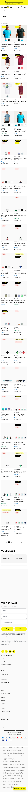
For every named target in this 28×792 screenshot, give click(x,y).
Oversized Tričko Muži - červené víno (20, 102)
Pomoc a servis (4, 674)
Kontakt (3, 703)
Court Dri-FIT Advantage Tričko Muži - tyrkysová (20, 130)
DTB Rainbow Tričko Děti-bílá (7, 471)
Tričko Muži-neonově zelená (19, 358)
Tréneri (2, 687)
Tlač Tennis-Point (4, 719)
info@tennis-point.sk (20, 634)
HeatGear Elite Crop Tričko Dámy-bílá (6, 528)
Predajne (3, 708)
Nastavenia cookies (5, 667)
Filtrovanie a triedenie (19, 788)
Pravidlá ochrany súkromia (9, 730)
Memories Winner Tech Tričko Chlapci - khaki (7, 301)
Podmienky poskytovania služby (14, 732)
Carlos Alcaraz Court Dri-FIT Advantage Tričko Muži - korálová (7, 188)
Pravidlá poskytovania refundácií (14, 734)
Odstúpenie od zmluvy (6, 658)
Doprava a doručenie (5, 711)
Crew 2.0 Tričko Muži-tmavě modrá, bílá (19, 415)
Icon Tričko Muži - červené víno (5, 244)
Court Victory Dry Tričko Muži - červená (7, 272)
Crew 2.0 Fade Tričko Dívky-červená (19, 528)
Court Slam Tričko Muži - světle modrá (7, 45)
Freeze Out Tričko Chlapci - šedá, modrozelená (5, 330)
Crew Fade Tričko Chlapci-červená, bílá (19, 443)
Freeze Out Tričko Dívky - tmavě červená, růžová (20, 73)
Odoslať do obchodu (5, 693)
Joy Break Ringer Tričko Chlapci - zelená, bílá (20, 471)
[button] (2, 7)
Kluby (2, 690)
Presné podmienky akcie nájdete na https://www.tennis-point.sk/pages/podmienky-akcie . (13, 788)
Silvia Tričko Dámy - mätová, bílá (6, 386)
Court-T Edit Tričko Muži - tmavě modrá (20, 187)
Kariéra (2, 685)
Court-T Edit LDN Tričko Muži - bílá (7, 216)
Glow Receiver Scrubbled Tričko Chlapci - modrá (20, 159)
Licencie (3, 661)
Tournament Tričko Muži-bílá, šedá (20, 386)
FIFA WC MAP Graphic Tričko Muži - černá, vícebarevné (6, 359)
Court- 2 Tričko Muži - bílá (6, 443)
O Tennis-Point (4, 705)
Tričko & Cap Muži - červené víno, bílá (6, 73)
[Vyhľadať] (18, 7)
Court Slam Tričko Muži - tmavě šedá (20, 45)
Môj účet (3, 700)
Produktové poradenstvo (6, 716)
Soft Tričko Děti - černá (20, 329)
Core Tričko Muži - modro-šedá (5, 130)
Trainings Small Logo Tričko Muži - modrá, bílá (20, 272)
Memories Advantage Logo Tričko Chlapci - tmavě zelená (19, 302)
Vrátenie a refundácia (5, 714)
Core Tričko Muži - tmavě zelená (20, 216)
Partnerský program (5, 682)
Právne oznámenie (20, 730)
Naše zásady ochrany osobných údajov (9, 638)
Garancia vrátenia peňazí (6, 664)
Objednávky (3, 676)
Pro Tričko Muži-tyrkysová (5, 415)
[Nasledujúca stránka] (21, 542)
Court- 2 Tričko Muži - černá (6, 500)
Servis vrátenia (4, 679)
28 (19, 542)
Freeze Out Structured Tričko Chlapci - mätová (20, 244)
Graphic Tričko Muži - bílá (7, 101)
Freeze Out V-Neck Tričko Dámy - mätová (6, 159)
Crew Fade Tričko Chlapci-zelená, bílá (19, 500)
